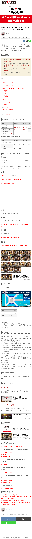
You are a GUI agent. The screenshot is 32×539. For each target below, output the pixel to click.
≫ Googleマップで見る (7, 183)
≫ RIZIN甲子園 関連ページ (8, 488)
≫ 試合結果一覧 (5, 482)
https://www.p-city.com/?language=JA (11, 179)
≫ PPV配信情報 (5, 456)
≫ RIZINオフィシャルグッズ (8, 495)
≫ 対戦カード (5, 454)
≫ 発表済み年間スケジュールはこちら (11, 446)
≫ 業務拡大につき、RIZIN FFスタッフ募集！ (13, 500)
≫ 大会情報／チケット (7, 452)
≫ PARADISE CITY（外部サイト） (10, 237)
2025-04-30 (8, 33)
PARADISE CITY (5, 175)
